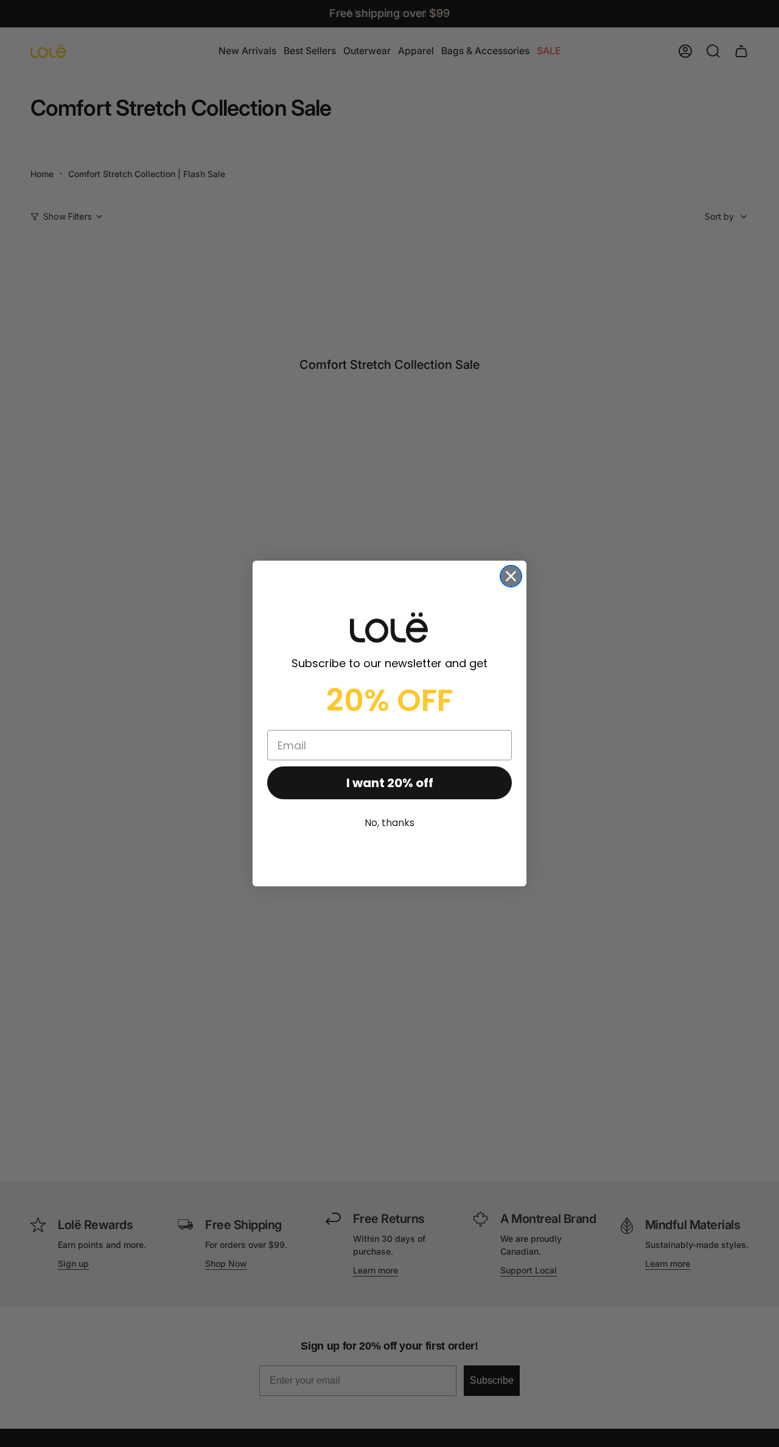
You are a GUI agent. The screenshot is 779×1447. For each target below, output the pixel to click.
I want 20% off (389, 782)
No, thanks (389, 823)
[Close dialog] (511, 576)
